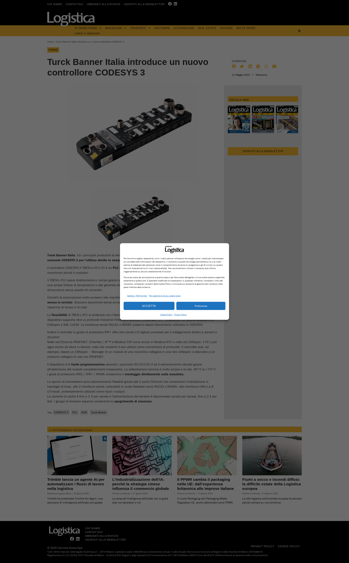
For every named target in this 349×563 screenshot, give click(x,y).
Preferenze (201, 306)
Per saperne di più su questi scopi (164, 295)
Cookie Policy (166, 314)
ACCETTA (149, 305)
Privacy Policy (180, 314)
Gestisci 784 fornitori (137, 295)
